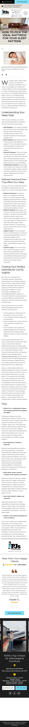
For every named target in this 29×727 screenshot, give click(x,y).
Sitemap (13, 723)
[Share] (6, 74)
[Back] (3, 49)
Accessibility (14, 725)
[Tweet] (3, 74)
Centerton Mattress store (9, 356)
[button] (25, 13)
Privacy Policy (20, 723)
